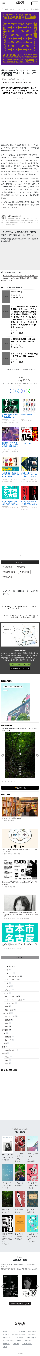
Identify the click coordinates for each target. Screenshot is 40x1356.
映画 (7, 1006)
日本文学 (28, 82)
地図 (8, 241)
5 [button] (14, 782)
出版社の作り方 (11, 1050)
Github (5, 1347)
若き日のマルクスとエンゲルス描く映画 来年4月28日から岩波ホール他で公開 (19, 615)
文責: (20, 220)
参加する (6, 1334)
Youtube (16, 1344)
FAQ (28, 664)
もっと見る (20, 957)
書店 (8, 1023)
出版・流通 (7, 1013)
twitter (19, 1341)
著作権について (8, 1337)
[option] (20, 755)
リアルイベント (9, 82)
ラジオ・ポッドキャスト (14, 1000)
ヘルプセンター (19, 1331)
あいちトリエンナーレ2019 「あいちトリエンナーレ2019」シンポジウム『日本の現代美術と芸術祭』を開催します (20, 278)
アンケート (9, 973)
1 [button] (3, 782)
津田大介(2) (8, 577)
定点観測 (6, 1030)
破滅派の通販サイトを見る (20, 1303)
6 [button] (17, 782)
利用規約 (31, 1334)
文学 (5, 1033)
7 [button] (20, 782)
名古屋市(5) (8, 567)
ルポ (7, 1060)
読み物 (5, 1053)
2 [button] (6, 782)
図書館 (20, 82)
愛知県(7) (21, 567)
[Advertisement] (20, 119)
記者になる (21, 664)
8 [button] (23, 782)
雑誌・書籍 (10, 1010)
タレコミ (13, 664)
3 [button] (8, 782)
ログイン (34, 3)
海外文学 (9, 1040)
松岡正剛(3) (25, 572)
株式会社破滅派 (8, 1341)
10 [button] (29, 782)
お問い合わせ (31, 1337)
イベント (6, 970)
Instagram (6, 1344)
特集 (4, 1047)
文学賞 (8, 986)
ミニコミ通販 (27, 1344)
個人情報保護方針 (18, 1334)
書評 (7, 1063)
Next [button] (37, 755)
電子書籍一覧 (21, 788)
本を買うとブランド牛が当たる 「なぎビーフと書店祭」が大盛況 (20, 606)
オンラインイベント (13, 976)
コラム (8, 1057)
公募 (7, 983)
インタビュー (7, 990)
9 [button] (26, 782)
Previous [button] (2, 755)
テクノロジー (11, 1016)
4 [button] (11, 782)
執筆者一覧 (32, 1331)
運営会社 (20, 1337)
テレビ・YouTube (12, 996)
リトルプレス (11, 1003)
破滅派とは (6, 1331)
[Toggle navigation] (3, 2)
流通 (8, 1027)
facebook (28, 1341)
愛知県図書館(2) (9, 572)
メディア (6, 993)
